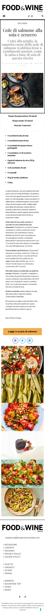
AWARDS (9, 581)
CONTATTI (9, 548)
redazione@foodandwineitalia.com (22, 538)
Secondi (22, 23)
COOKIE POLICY (12, 557)
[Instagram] (32, 16)
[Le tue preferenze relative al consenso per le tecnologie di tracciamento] (40, 609)
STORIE (8, 570)
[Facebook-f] (29, 16)
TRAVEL (8, 573)
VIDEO (8, 587)
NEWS (8, 590)
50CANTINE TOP (13, 584)
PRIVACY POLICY (13, 554)
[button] (4, 16)
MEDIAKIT (10, 551)
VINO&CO (9, 567)
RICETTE (9, 564)
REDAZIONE (11, 544)
